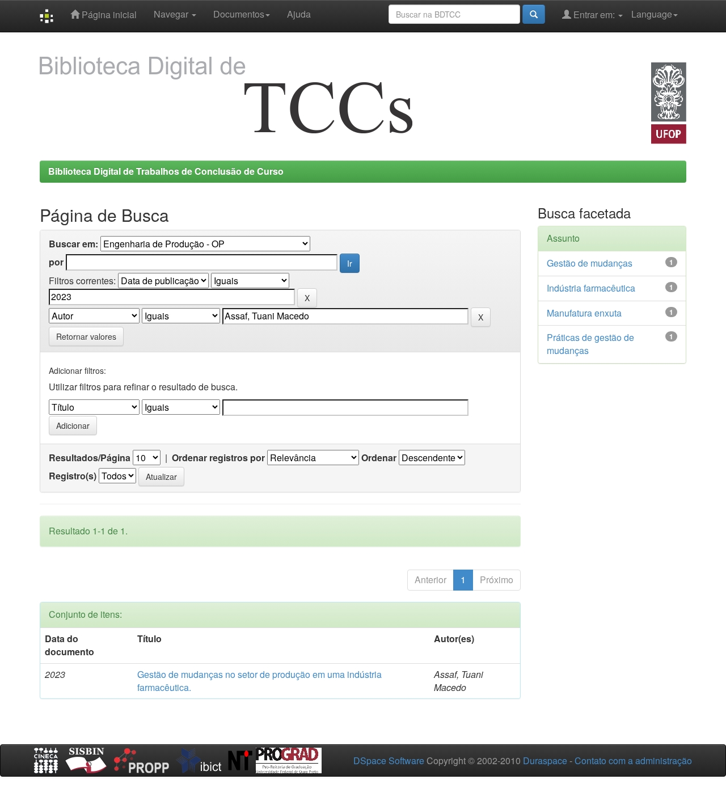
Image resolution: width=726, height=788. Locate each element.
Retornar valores (86, 336)
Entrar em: (594, 14)
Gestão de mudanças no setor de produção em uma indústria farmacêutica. (259, 681)
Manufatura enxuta (584, 312)
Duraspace (545, 760)
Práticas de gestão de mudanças (590, 344)
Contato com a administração (633, 760)
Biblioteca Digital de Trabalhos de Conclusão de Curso (166, 171)
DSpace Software (388, 760)
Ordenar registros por (218, 458)
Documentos (238, 13)
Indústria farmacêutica (591, 287)
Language (651, 13)
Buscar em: (73, 244)
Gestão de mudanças (589, 262)
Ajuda (299, 13)
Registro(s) (72, 476)
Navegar (172, 13)
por (56, 262)
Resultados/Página (89, 458)
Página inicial (108, 14)
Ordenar (378, 458)
